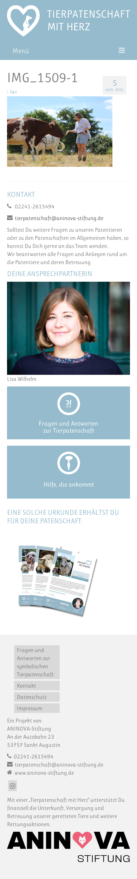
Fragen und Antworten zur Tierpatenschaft (68, 427)
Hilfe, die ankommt (69, 484)
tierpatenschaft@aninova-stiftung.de (59, 218)
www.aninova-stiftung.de (43, 772)
